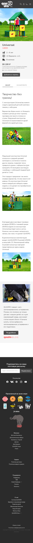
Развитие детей (16, 504)
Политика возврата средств (16, 464)
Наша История (16, 509)
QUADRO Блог (16, 513)
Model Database (15, 482)
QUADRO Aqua (16, 446)
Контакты (16, 486)
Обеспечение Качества (16, 506)
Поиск (16, 448)
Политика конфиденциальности (16, 527)
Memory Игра (16, 511)
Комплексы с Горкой (16, 440)
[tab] (7, 84)
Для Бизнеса (16, 444)
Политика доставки (16, 462)
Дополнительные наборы (16, 437)
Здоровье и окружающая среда (16, 502)
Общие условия (16, 525)
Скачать (16, 484)
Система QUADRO (16, 500)
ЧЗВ (16, 480)
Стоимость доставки (21, 66)
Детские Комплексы (16, 435)
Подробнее (11, 333)
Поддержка (16, 477)
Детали (16, 442)
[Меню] (30, 4)
